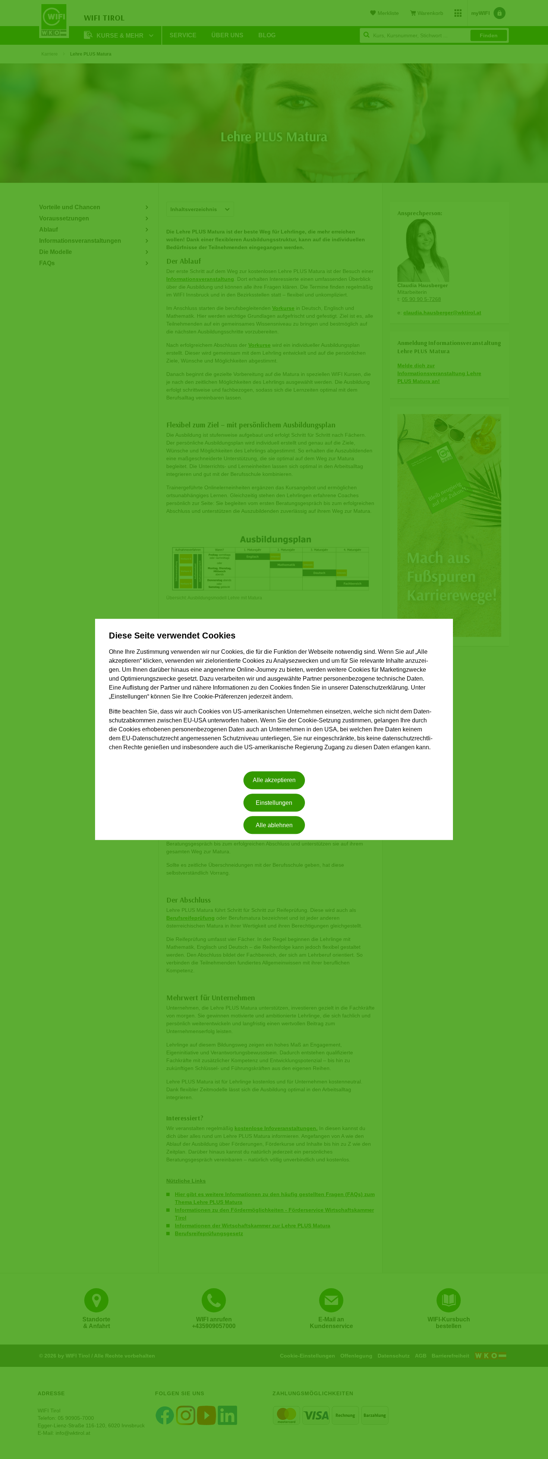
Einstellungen (274, 803)
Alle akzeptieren (274, 780)
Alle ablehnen (274, 825)
